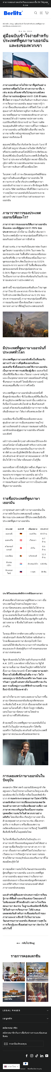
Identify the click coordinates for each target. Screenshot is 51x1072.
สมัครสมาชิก (10, 1028)
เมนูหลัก (7, 1018)
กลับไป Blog (28, 943)
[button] (11, 1066)
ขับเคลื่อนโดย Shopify (35, 1069)
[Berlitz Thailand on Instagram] (31, 1055)
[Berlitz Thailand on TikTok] (36, 1055)
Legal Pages (11, 1010)
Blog (12, 24)
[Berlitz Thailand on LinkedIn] (41, 1055)
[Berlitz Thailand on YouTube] (46, 1055)
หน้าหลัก (6, 24)
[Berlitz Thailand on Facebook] (26, 1055)
